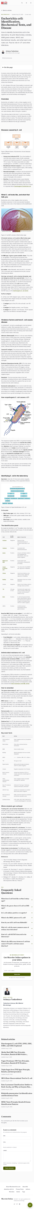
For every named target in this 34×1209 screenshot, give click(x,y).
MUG (4, 597)
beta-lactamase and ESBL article (20, 683)
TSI (3, 589)
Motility (4, 579)
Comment (5, 1150)
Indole (4, 553)
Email (4, 1142)
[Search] (22, 3)
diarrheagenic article (20, 290)
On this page (8, 67)
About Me (25, 1186)
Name (4, 1135)
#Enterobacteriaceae (7, 58)
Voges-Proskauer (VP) (5, 568)
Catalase (5, 548)
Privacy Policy (20, 1189)
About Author (7, 997)
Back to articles (7, 10)
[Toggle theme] (26, 3)
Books (18, 1191)
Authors (28, 1189)
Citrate (4, 573)
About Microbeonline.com (13, 1186)
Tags (23, 1191)
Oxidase (4, 540)
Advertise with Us (9, 1189)
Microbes (11, 1191)
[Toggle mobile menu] (31, 3)
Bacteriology (5, 14)
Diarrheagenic (22, 186)
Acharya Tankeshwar (12, 51)
